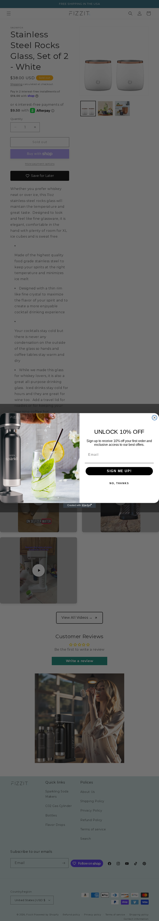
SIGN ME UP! (119, 471)
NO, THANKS (119, 483)
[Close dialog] (154, 417)
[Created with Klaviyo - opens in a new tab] (79, 505)
